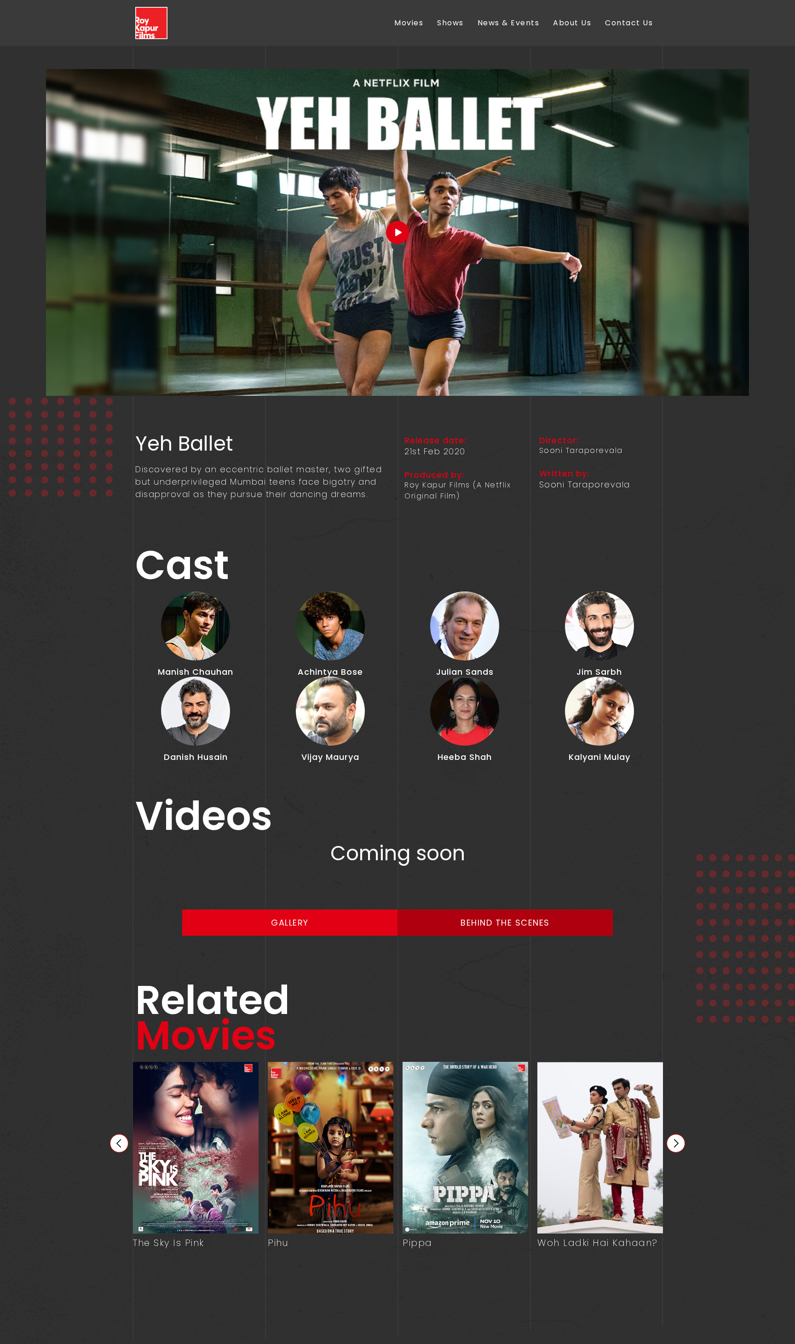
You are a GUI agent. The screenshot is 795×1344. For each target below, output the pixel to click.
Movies (408, 22)
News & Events (509, 22)
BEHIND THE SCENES (505, 922)
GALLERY (290, 922)
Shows (450, 22)
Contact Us (629, 22)
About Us (572, 22)
